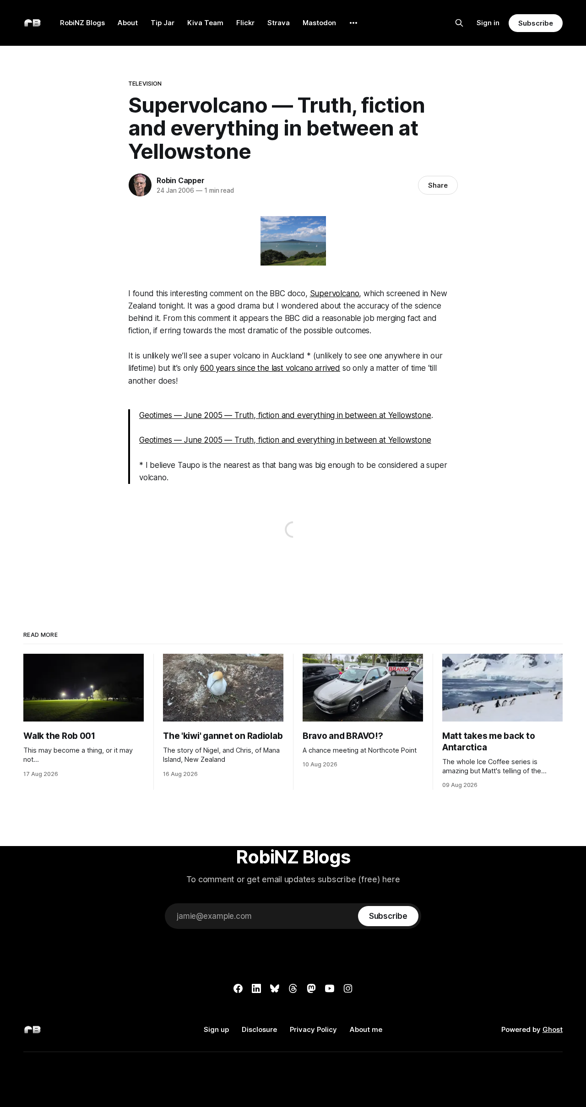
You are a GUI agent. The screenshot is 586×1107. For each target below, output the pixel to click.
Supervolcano (334, 293)
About (128, 22)
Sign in (488, 22)
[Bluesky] (274, 988)
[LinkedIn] (256, 988)
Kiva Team (205, 22)
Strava (278, 22)
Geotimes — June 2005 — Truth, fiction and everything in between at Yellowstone (285, 415)
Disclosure (259, 1029)
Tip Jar (162, 22)
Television (145, 83)
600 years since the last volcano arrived (270, 368)
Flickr (245, 22)
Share (438, 185)
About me (366, 1029)
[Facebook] (238, 988)
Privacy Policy (313, 1029)
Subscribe (535, 23)
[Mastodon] (311, 988)
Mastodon (319, 22)
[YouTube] (329, 988)
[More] (353, 23)
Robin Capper (181, 180)
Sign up (216, 1029)
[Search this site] (459, 23)
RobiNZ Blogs (82, 22)
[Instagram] (348, 988)
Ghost (553, 1029)
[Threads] (293, 988)
